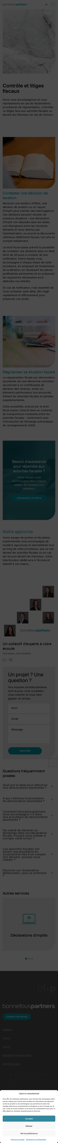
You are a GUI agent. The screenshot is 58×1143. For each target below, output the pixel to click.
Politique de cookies (18, 1139)
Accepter (29, 1118)
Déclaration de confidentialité (36, 1139)
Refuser (29, 1126)
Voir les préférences (29, 1133)
